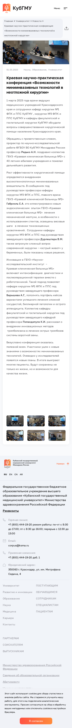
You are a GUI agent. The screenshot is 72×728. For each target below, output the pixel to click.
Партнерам (11, 638)
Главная (8, 21)
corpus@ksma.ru (18, 545)
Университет (23, 21)
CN (16, 474)
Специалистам (47, 604)
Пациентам (44, 611)
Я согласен (36, 720)
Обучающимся (46, 592)
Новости (37, 21)
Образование (11, 598)
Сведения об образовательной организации (31, 675)
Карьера (8, 617)
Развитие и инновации (17, 592)
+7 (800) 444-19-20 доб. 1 (24, 557)
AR (21, 474)
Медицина (9, 611)
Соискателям (13, 644)
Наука (7, 604)
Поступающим (47, 585)
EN (10, 474)
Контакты (9, 624)
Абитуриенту (11, 681)
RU (5, 474)
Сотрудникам (46, 598)
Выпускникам (13, 651)
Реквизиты (11, 511)
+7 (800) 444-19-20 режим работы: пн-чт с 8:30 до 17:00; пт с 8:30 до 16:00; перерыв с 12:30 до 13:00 (38, 529)
